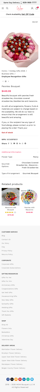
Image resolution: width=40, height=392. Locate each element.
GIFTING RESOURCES (10, 274)
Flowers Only (7, 328)
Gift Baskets (6, 315)
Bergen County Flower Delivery (13, 368)
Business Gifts (8, 74)
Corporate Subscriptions (11, 268)
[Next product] (8, 81)
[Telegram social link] (25, 143)
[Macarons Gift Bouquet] (10, 197)
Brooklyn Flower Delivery (11, 353)
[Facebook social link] (8, 143)
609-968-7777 (29, 2)
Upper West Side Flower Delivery (14, 360)
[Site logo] (20, 8)
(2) (15, 212)
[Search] (7, 8)
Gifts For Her (6, 277)
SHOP (4, 321)
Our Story (5, 243)
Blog (3, 236)
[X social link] (11, 143)
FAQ (3, 247)
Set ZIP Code (28, 14)
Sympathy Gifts (7, 304)
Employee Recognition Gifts (14, 76)
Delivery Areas (8, 345)
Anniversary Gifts (8, 285)
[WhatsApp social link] (22, 143)
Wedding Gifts (7, 307)
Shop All (5, 325)
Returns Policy (7, 254)
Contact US (6, 239)
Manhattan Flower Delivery (12, 349)
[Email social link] (14, 143)
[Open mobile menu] (3, 8)
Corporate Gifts (7, 264)
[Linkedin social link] (20, 143)
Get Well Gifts (7, 292)
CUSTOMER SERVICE (10, 232)
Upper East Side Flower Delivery (14, 357)
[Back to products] (5, 81)
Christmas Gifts (8, 336)
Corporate (6, 260)
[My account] (32, 8)
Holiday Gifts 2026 (17, 71)
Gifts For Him (7, 281)
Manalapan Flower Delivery (12, 364)
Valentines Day (7, 339)
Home (4, 71)
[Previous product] (3, 81)
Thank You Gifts (8, 311)
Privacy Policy (7, 251)
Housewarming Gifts (9, 296)
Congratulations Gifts (10, 289)
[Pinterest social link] (17, 143)
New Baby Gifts (7, 300)
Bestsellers (6, 332)
